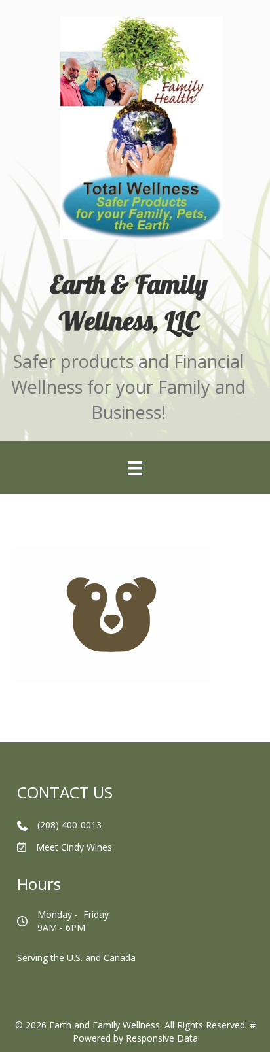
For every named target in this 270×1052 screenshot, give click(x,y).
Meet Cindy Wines (74, 847)
